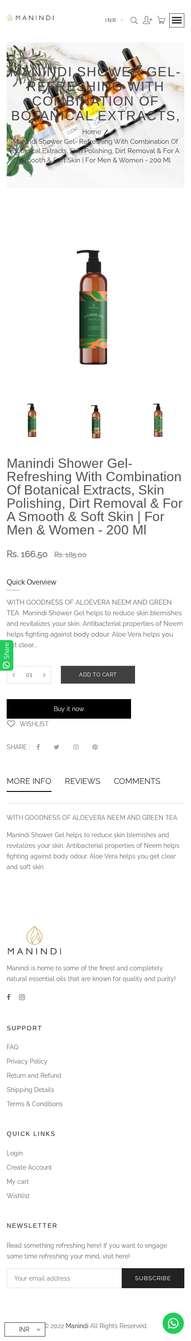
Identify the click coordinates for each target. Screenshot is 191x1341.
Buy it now (69, 708)
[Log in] (145, 17)
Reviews (82, 782)
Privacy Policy (27, 1061)
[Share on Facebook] (38, 747)
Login (15, 1153)
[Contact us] (173, 1323)
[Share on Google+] (76, 747)
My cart (18, 1181)
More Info (29, 782)
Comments (137, 782)
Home (91, 132)
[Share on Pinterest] (95, 747)
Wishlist (18, 1195)
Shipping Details (30, 1089)
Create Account (29, 1167)
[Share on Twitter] (56, 747)
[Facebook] (9, 997)
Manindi (77, 1325)
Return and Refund (34, 1075)
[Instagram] (22, 997)
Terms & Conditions (35, 1104)
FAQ (12, 1047)
